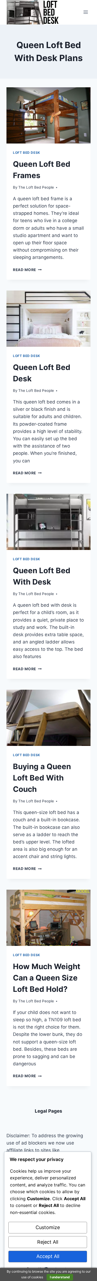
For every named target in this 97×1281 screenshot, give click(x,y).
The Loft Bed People (36, 187)
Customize (48, 1227)
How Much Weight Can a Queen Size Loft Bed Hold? (46, 978)
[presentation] (48, 115)
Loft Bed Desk (26, 153)
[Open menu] (86, 12)
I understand (60, 1277)
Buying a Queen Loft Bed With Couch (42, 778)
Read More (27, 270)
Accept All (47, 1256)
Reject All (47, 1242)
